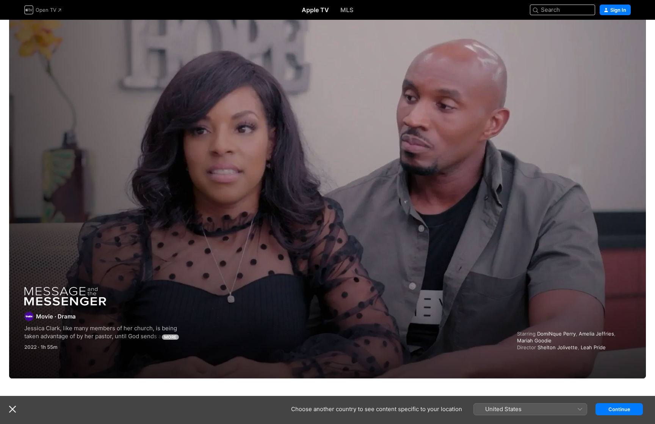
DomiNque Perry (556, 334)
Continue (619, 409)
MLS (346, 10)
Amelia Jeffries (596, 334)
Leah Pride (593, 347)
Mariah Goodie (534, 340)
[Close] (12, 409)
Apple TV (315, 10)
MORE (170, 337)
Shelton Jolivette (557, 347)
